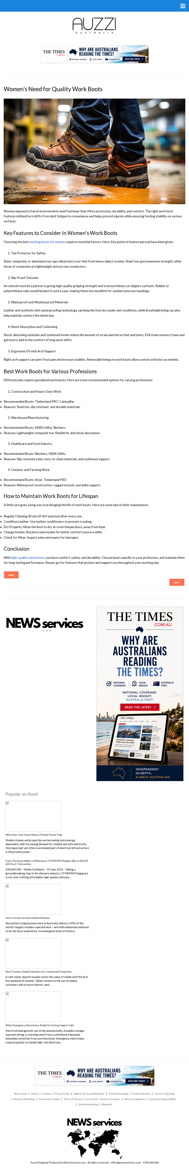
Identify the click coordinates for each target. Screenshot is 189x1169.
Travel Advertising (118, 1093)
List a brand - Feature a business (102, 1099)
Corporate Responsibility (162, 1099)
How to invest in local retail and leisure (28, 917)
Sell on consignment (134, 1099)
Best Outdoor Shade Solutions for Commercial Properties (39, 971)
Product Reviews (141, 1093)
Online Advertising (88, 1104)
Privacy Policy (62, 1093)
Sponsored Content (49, 1099)
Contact (46, 1093)
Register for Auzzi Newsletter (89, 1093)
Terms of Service (73, 1099)
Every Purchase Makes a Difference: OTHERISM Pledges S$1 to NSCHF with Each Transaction (47, 862)
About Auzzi (20, 1093)
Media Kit (107, 1104)
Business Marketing (24, 1099)
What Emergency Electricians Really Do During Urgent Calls (40, 1025)
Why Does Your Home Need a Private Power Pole (34, 834)
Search (34, 1093)
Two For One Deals (164, 1093)
